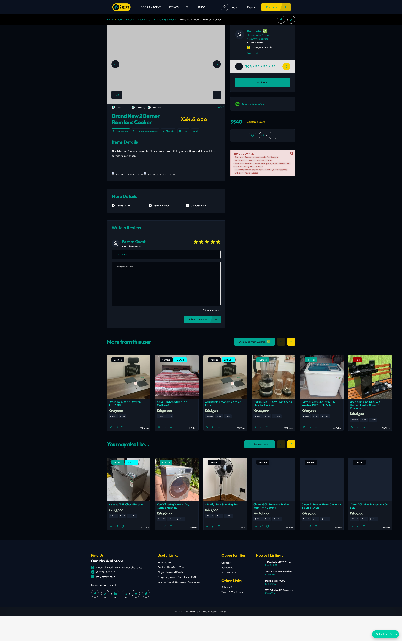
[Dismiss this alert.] (292, 153)
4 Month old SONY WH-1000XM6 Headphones (277, 562)
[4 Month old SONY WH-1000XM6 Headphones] (259, 563)
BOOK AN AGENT (151, 7)
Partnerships (228, 572)
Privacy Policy (229, 587)
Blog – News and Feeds (170, 572)
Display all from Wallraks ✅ (254, 341)
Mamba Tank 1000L (275, 581)
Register (252, 7)
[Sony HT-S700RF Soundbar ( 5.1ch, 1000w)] (259, 573)
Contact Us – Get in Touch (172, 567)
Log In (234, 7)
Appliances (144, 19)
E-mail (264, 82)
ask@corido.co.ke (106, 576)
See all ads (253, 53)
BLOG (201, 7)
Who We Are (165, 562)
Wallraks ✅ (257, 31)
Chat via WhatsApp (253, 103)
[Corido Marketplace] (121, 7)
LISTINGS (173, 7)
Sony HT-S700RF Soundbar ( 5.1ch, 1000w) (279, 571)
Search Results (125, 19)
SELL (188, 7)
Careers (226, 562)
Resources (227, 567)
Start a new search (259, 444)
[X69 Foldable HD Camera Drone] (259, 592)
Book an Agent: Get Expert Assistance (179, 581)
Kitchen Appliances (165, 19)
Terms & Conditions (232, 592)
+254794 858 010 (105, 572)
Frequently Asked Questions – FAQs (177, 577)
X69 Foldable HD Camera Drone (278, 590)
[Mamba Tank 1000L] (259, 582)
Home (110, 19)
